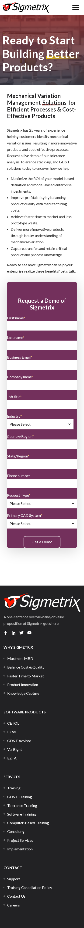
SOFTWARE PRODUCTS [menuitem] (25, 712)
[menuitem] (20, 658)
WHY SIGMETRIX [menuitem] (18, 647)
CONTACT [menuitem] (13, 867)
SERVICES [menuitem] (12, 776)
